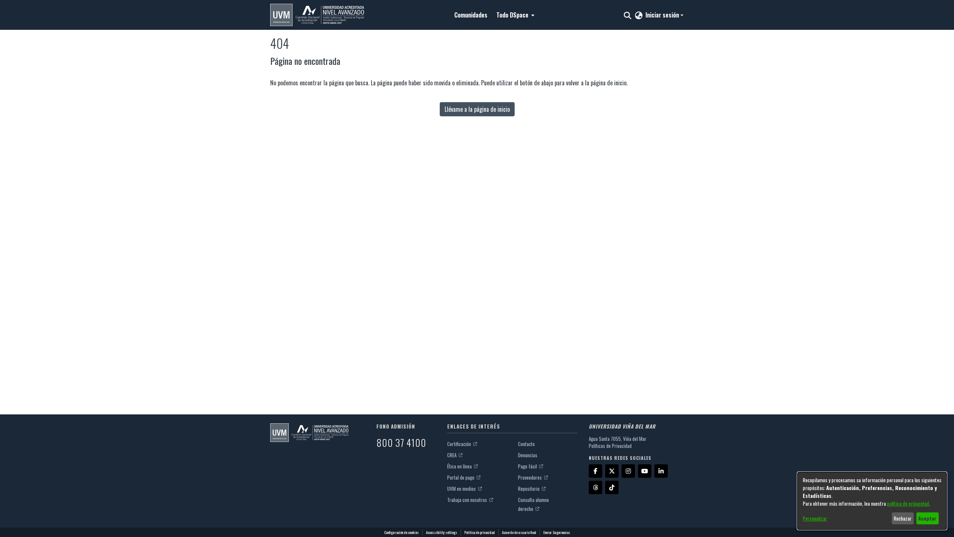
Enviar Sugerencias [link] (556, 532)
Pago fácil (528, 466)
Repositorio (529, 488)
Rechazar (903, 518)
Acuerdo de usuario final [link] (519, 532)
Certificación (459, 444)
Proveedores (530, 477)
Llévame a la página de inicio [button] (477, 109)
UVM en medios (462, 488)
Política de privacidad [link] (479, 532)
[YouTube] (644, 471)
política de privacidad (908, 503)
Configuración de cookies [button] (401, 532)
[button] (317, 15)
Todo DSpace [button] (512, 14)
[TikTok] (612, 487)
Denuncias (527, 455)
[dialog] (872, 501)
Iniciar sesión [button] (662, 14)
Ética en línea (460, 466)
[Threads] (595, 487)
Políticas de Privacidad (610, 445)
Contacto (526, 444)
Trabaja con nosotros (467, 499)
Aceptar (927, 518)
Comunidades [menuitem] (470, 14)
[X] (612, 471)
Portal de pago (461, 477)
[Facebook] (595, 471)
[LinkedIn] (661, 471)
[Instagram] (628, 471)
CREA (452, 455)
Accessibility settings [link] (441, 532)
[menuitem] (514, 15)
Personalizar (815, 518)
